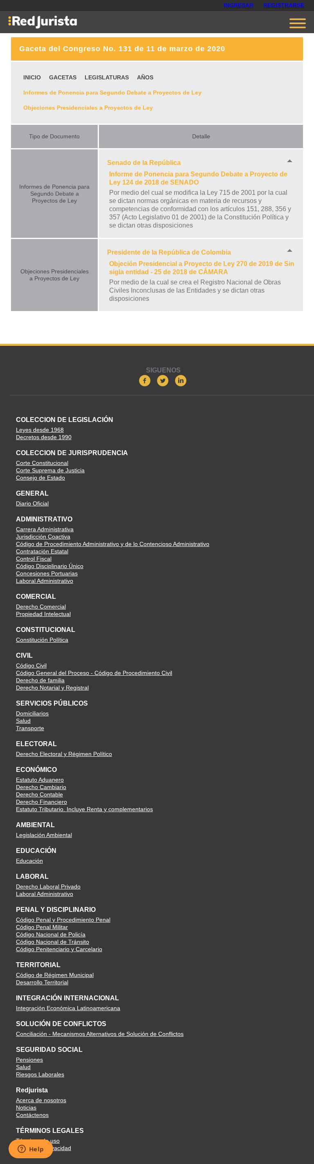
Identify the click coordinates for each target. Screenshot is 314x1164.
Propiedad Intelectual (43, 614)
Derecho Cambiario (41, 787)
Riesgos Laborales (40, 1074)
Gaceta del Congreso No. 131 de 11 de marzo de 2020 (122, 49)
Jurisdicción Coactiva (43, 536)
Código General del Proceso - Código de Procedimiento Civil (94, 673)
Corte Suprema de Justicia (50, 470)
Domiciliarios (32, 713)
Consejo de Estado (40, 477)
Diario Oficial (32, 503)
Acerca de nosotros (41, 1100)
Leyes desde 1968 (40, 429)
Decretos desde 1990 (44, 437)
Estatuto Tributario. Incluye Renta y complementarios (84, 809)
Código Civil (31, 665)
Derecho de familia (40, 680)
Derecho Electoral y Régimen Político (64, 754)
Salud (23, 720)
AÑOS (145, 77)
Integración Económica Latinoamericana (68, 1008)
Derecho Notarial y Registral (52, 687)
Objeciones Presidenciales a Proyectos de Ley (88, 107)
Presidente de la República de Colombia (169, 252)
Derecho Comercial (41, 606)
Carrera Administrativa (45, 529)
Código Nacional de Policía (50, 934)
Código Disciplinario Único (49, 566)
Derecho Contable (39, 794)
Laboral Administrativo (44, 580)
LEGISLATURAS (107, 77)
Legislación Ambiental (44, 835)
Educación (29, 860)
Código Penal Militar (42, 927)
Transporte (30, 728)
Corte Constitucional (42, 463)
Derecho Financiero (41, 802)
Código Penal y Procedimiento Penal (63, 919)
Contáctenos (32, 1115)
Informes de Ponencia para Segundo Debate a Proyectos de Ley (112, 92)
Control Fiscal (34, 558)
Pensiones (29, 1059)
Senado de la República (144, 162)
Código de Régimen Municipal (55, 975)
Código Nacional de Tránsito (52, 941)
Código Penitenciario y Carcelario (59, 949)
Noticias (26, 1107)
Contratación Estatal (42, 551)
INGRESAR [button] (238, 5)
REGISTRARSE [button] (283, 5)
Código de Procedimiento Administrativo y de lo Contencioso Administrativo (112, 544)
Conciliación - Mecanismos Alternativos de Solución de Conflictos (100, 1034)
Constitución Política (42, 639)
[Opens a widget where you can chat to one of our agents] (30, 1149)
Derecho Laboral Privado (48, 886)
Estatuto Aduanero (40, 779)
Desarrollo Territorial (42, 982)
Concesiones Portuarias (47, 573)
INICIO (32, 77)
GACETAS (62, 77)
